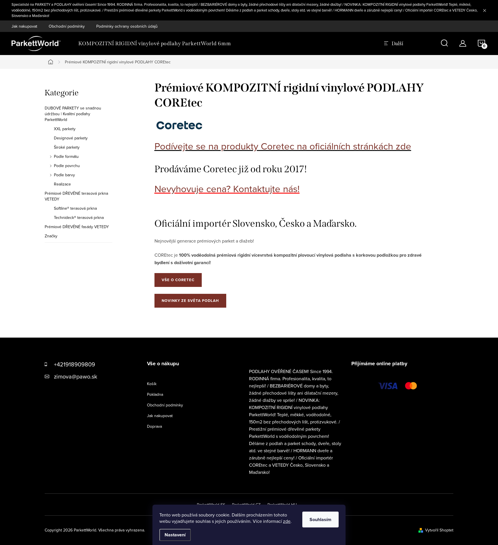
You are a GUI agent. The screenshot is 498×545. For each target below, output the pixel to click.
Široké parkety (67, 147)
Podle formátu (66, 156)
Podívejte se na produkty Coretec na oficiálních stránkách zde (282, 146)
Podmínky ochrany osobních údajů (127, 26)
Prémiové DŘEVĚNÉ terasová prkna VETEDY (76, 196)
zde (286, 521)
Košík (151, 383)
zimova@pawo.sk (75, 376)
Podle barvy (64, 175)
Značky (51, 236)
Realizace (62, 184)
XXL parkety (65, 129)
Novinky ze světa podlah (190, 300)
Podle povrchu (67, 166)
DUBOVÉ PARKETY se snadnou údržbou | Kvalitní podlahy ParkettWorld (73, 113)
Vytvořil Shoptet (439, 530)
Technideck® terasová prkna (79, 217)
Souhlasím (320, 519)
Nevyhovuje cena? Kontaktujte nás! (227, 188)
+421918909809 (74, 364)
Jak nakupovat (24, 26)
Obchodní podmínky (67, 26)
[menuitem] (154, 43)
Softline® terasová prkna (75, 208)
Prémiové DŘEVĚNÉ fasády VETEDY (77, 227)
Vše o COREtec (178, 280)
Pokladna (155, 394)
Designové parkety (71, 138)
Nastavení (175, 534)
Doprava (154, 426)
